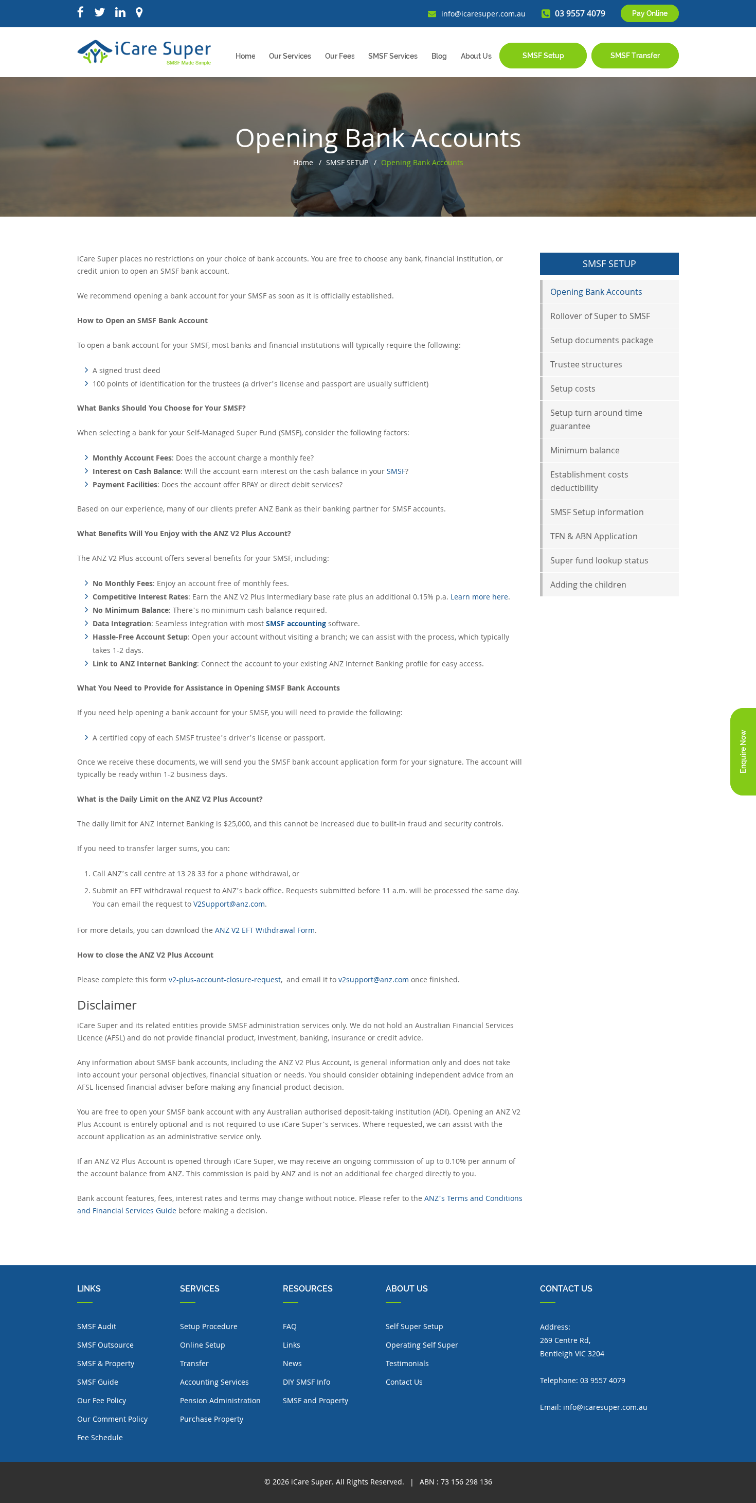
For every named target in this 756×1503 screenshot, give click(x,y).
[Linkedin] (120, 13)
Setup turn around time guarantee (596, 419)
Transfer (194, 1363)
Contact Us (404, 1382)
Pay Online (650, 13)
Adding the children (588, 584)
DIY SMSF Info (306, 1382)
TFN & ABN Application (594, 536)
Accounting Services (214, 1382)
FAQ (290, 1326)
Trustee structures (586, 364)
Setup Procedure (209, 1326)
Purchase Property (211, 1419)
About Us (476, 56)
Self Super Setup (414, 1326)
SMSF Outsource (105, 1345)
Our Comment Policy (112, 1419)
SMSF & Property (105, 1363)
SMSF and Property (315, 1400)
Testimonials (407, 1363)
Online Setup (202, 1345)
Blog (439, 56)
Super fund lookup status (599, 560)
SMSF (396, 471)
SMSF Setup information (597, 512)
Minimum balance (585, 450)
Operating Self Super (422, 1345)
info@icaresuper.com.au (605, 1407)
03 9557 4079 (602, 1380)
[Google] (139, 13)
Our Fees (339, 56)
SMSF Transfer (635, 55)
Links (291, 1345)
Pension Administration (220, 1400)
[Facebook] (80, 13)
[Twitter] (99, 13)
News (292, 1363)
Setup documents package (601, 340)
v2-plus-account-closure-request (225, 979)
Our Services (290, 56)
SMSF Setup (543, 55)
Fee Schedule (100, 1437)
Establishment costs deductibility (589, 481)
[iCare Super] (144, 52)
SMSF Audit (96, 1326)
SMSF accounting (296, 623)
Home (246, 56)
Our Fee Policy (101, 1400)
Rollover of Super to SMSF (600, 316)
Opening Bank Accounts (596, 291)
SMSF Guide (97, 1382)
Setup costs (573, 388)
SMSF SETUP (347, 162)
